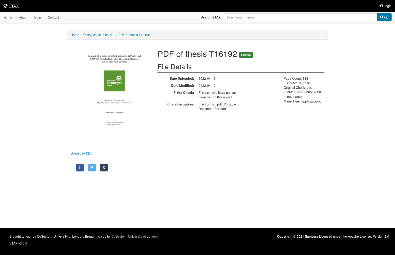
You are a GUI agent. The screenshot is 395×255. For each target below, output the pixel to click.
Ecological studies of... (99, 34)
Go (386, 17)
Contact (53, 17)
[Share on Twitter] (92, 167)
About (23, 17)
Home (7, 17)
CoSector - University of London (135, 236)
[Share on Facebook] (80, 167)
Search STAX (211, 17)
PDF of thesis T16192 (134, 34)
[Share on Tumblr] (104, 167)
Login (387, 5)
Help (37, 17)
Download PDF (81, 153)
